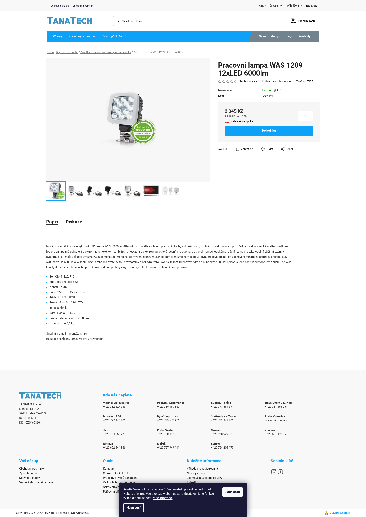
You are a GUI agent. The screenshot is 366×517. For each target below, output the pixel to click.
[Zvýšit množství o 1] (310, 116)
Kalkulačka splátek (243, 121)
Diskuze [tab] (74, 221)
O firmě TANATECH (115, 473)
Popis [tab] (52, 221)
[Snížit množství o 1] (301, 116)
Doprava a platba (60, 5)
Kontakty (304, 36)
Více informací (163, 498)
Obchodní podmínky (83, 5)
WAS (310, 81)
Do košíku (269, 130)
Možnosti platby (29, 478)
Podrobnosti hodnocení (277, 81)
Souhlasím (232, 492)
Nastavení (133, 508)
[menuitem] (58, 36)
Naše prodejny (269, 36)
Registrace (311, 5)
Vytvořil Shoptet (340, 513)
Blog (288, 36)
